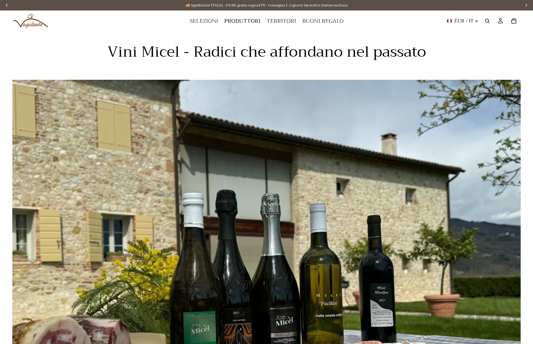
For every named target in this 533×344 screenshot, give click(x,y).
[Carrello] (514, 21)
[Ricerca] (487, 21)
